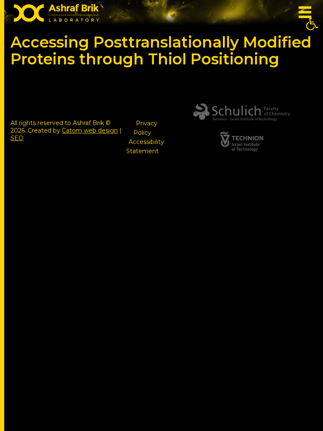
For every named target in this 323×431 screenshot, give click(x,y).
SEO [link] (17, 138)
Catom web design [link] (90, 130)
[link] (312, 24)
